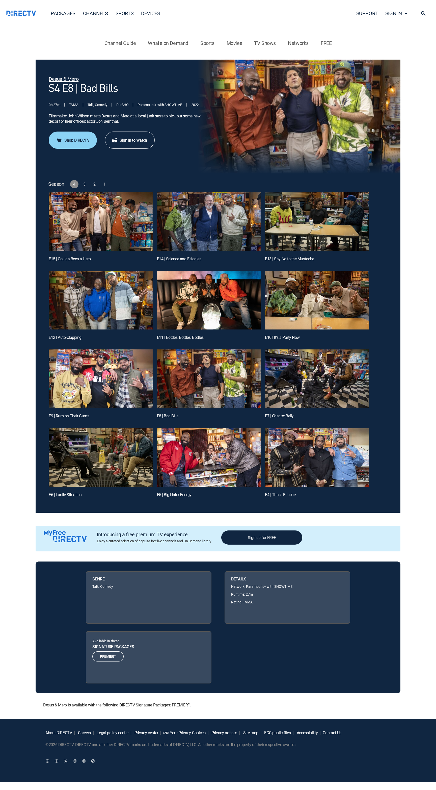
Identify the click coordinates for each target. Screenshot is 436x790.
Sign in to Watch (133, 140)
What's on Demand (168, 43)
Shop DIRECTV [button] (76, 140)
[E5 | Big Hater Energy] (209, 457)
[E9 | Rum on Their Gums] (101, 378)
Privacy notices (223, 732)
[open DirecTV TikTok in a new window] (93, 761)
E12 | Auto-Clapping (65, 337)
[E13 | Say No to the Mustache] (317, 221)
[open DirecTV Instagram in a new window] (75, 761)
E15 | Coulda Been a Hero (70, 259)
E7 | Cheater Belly (279, 416)
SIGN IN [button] (393, 13)
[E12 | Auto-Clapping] (101, 300)
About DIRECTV (58, 732)
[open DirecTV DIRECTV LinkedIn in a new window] (47, 761)
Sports (207, 43)
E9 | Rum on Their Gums (69, 416)
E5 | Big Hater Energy (174, 494)
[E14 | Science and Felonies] (209, 221)
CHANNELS (95, 13)
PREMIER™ (108, 656)
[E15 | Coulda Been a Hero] (101, 221)
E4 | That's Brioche (280, 494)
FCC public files (277, 732)
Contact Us (332, 732)
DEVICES (150, 13)
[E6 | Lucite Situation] (101, 457)
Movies (234, 43)
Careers (84, 732)
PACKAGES (63, 13)
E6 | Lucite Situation (65, 494)
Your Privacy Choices (188, 732)
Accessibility (307, 732)
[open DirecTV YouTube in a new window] (84, 761)
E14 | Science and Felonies (179, 259)
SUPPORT (367, 13)
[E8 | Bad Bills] (209, 378)
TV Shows (265, 43)
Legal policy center (112, 732)
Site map (250, 732)
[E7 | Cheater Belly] (317, 378)
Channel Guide (120, 43)
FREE (326, 43)
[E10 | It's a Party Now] (317, 300)
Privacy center (145, 732)
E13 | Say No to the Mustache (289, 259)
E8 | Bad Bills (167, 416)
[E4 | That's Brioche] (317, 457)
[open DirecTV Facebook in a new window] (56, 761)
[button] (423, 13)
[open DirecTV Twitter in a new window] (66, 761)
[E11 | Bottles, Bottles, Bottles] (209, 300)
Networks (298, 43)
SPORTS (125, 13)
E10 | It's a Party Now (282, 337)
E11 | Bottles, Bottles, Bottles (180, 337)
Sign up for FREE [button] (262, 537)
